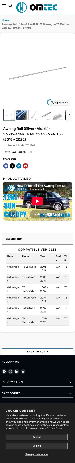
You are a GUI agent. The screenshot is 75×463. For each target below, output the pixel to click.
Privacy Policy (54, 428)
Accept (37, 437)
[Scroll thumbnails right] (69, 115)
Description (14, 239)
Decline (36, 445)
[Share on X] (12, 166)
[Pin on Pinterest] (25, 166)
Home (5, 20)
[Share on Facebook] (5, 166)
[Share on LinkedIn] (18, 166)
